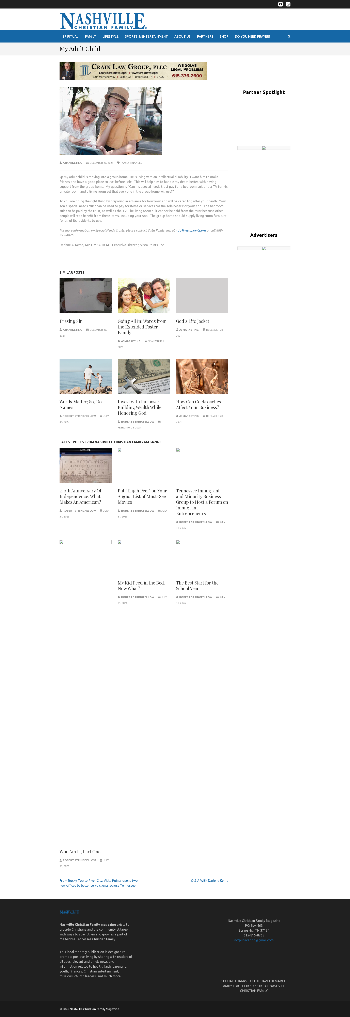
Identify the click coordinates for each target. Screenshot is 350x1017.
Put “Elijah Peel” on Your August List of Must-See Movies (142, 496)
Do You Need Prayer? (252, 36)
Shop (224, 36)
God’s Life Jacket (192, 321)
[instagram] (288, 4)
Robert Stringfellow (79, 415)
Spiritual (71, 36)
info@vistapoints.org (191, 230)
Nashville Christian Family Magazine (94, 1009)
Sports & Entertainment (146, 36)
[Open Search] (289, 36)
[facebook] (280, 4)
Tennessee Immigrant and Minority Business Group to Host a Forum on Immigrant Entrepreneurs (202, 502)
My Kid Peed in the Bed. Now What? (141, 585)
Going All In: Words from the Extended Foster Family (142, 326)
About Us (182, 36)
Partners (205, 36)
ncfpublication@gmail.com (254, 940)
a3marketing (72, 162)
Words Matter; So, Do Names (81, 404)
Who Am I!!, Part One (80, 851)
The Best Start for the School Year (197, 585)
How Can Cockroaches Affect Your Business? (198, 404)
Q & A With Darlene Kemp (209, 880)
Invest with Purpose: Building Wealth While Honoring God (139, 407)
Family (90, 36)
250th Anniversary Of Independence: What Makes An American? (80, 496)
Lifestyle (110, 36)
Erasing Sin (71, 321)
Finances (136, 162)
